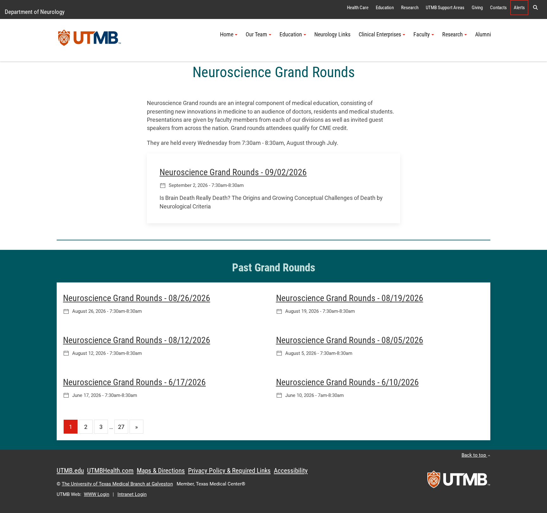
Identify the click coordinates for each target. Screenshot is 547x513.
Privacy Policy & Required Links (229, 470)
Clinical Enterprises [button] (380, 34)
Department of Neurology (35, 11)
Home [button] (226, 34)
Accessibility (291, 470)
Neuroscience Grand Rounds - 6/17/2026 (134, 382)
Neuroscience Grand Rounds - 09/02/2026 (233, 172)
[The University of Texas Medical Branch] (89, 40)
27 (121, 427)
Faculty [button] (421, 34)
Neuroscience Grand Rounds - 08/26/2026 (136, 298)
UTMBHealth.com (110, 470)
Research (409, 7)
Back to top (474, 455)
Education (385, 7)
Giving (477, 7)
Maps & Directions (161, 470)
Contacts (498, 7)
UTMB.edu (70, 470)
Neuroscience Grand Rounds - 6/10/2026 (347, 382)
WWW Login (96, 494)
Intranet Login (132, 494)
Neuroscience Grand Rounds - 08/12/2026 (136, 340)
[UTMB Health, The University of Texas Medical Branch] (458, 481)
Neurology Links (332, 34)
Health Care (357, 7)
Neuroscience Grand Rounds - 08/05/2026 (349, 340)
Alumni (483, 34)
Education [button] (291, 34)
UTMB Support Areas (445, 7)
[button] (535, 7)
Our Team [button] (256, 34)
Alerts (519, 7)
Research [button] (452, 34)
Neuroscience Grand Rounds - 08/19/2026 (349, 298)
